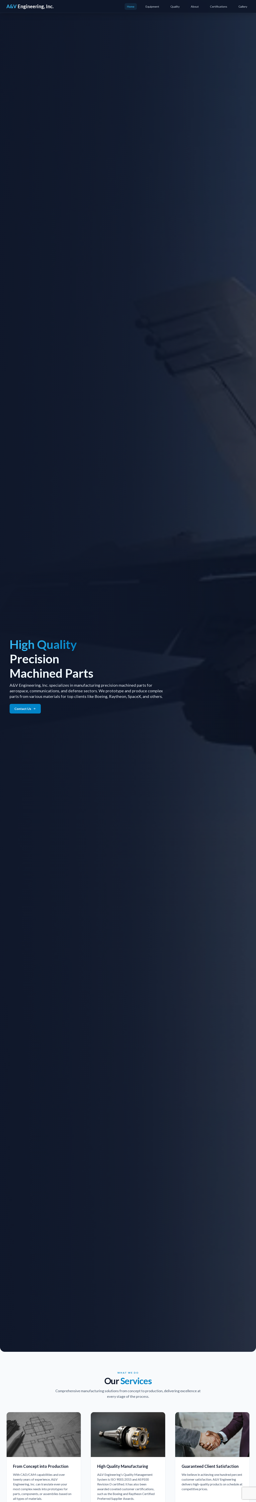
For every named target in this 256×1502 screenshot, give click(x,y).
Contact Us (22, 708)
